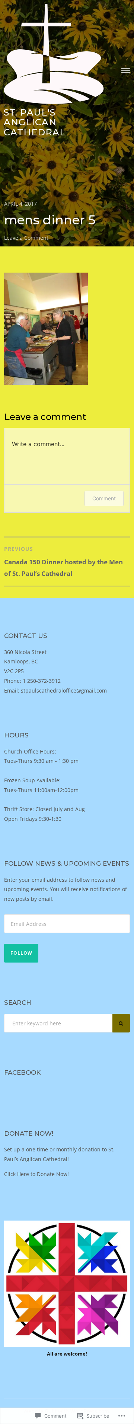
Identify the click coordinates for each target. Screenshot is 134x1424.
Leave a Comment (26, 237)
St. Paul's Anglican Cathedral (35, 122)
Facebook (22, 1072)
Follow (21, 953)
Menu (125, 70)
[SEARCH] (121, 1023)
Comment (104, 498)
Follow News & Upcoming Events (66, 863)
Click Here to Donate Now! (36, 1174)
